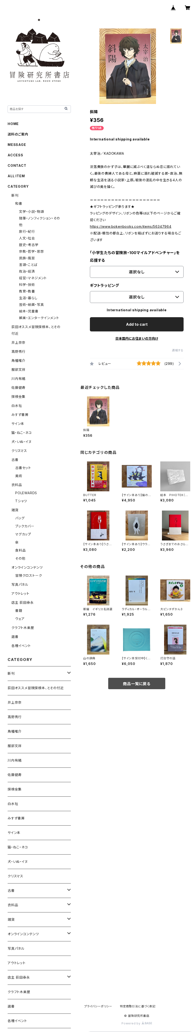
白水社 (16, 406)
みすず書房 (20, 415)
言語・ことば (28, 265)
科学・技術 (27, 285)
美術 (18, 476)
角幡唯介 (18, 360)
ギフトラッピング (104, 285)
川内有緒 (18, 379)
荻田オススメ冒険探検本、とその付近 (36, 688)
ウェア (19, 619)
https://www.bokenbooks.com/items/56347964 (130, 226)
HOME (13, 124)
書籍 (18, 611)
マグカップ (23, 534)
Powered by (131, 1023)
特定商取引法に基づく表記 (138, 1006)
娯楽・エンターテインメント (39, 318)
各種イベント (21, 646)
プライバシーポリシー (98, 1006)
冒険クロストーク (28, 575)
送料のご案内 (18, 134)
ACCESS (15, 155)
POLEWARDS (26, 493)
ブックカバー (24, 526)
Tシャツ (21, 501)
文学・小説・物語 (31, 211)
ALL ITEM (16, 176)
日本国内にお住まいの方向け (136, 338)
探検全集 (18, 397)
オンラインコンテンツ (27, 567)
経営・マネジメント (33, 278)
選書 (15, 637)
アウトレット (20, 593)
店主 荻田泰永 (22, 602)
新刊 (15, 195)
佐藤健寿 (18, 388)
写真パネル (19, 584)
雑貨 (15, 510)
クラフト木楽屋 (22, 628)
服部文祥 (18, 369)
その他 (20, 558)
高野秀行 (18, 351)
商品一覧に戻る (137, 683)
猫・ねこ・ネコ (21, 433)
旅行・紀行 (27, 231)
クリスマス (19, 451)
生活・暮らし (28, 298)
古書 (15, 460)
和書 (18, 203)
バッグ (19, 518)
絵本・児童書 (29, 311)
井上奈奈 (18, 342)
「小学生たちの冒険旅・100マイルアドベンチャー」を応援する (135, 256)
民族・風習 (27, 258)
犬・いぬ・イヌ (21, 442)
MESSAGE (17, 145)
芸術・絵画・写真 (31, 304)
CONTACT (17, 165)
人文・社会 (27, 238)
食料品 (20, 550)
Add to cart (137, 324)
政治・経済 (27, 271)
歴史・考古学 (29, 245)
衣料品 (16, 485)
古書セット (23, 468)
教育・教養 (27, 291)
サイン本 (17, 424)
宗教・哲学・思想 (31, 251)
